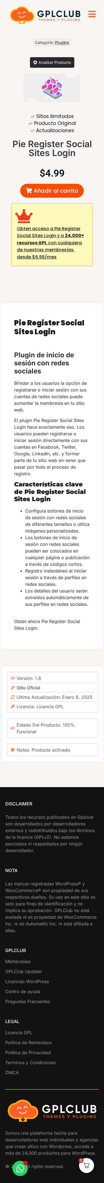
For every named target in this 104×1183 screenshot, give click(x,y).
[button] (52, 191)
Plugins (62, 42)
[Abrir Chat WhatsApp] (20, 1168)
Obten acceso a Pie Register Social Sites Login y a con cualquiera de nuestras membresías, (50, 242)
